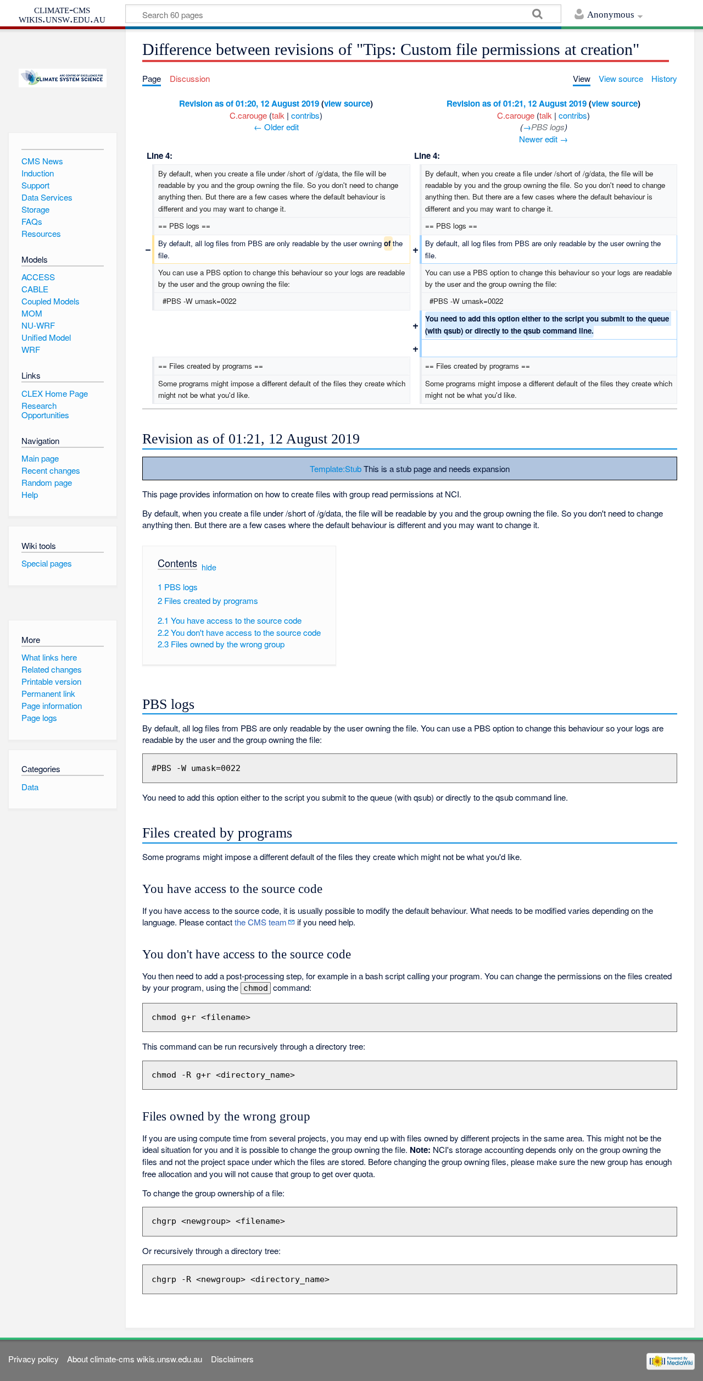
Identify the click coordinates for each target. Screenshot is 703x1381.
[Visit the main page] (62, 78)
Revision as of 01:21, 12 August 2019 (517, 103)
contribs (305, 115)
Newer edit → (543, 139)
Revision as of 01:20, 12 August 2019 (249, 103)
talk (278, 115)
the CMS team (261, 922)
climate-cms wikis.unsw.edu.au (62, 14)
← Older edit (276, 126)
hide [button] (209, 566)
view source (347, 103)
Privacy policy (33, 1359)
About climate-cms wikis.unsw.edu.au (134, 1359)
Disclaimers (232, 1359)
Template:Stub (335, 468)
